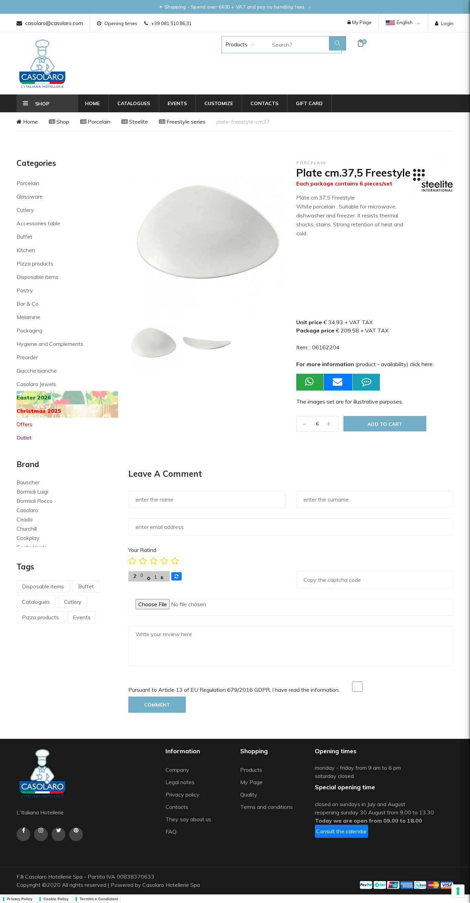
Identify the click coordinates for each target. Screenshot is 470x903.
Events (177, 103)
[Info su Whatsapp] (310, 382)
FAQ (171, 831)
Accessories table (38, 223)
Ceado (25, 519)
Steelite (138, 121)
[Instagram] (41, 834)
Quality (249, 794)
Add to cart (384, 424)
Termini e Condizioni (98, 898)
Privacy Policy (19, 898)
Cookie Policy (55, 898)
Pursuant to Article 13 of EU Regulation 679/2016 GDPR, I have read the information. (234, 689)
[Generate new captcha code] (176, 576)
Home (92, 103)
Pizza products (35, 263)
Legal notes (179, 782)
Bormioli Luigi (32, 491)
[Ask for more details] (366, 382)
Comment (157, 705)
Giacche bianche (37, 370)
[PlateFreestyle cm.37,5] (153, 344)
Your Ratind (142, 549)
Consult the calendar (341, 831)
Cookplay (28, 537)
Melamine (28, 317)
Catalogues (133, 103)
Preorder (27, 357)
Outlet (24, 437)
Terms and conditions (266, 806)
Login (447, 23)
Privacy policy (182, 794)
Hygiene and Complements (50, 343)
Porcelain (98, 121)
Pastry (25, 290)
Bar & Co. (28, 303)
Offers (24, 424)
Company (177, 769)
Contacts (264, 103)
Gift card (309, 103)
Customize (218, 103)
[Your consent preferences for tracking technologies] (457, 891)
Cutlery (25, 209)
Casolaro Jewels (36, 384)
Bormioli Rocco (35, 500)
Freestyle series (185, 121)
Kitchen (26, 250)
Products (235, 44)
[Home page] (42, 63)
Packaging (29, 330)
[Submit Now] (338, 382)
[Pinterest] (76, 834)
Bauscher (28, 482)
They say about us (188, 819)
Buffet (24, 236)
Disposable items (37, 276)
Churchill (27, 528)
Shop (62, 121)
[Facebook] (23, 834)
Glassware (30, 196)
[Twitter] (58, 834)
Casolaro (27, 510)
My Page (361, 22)
